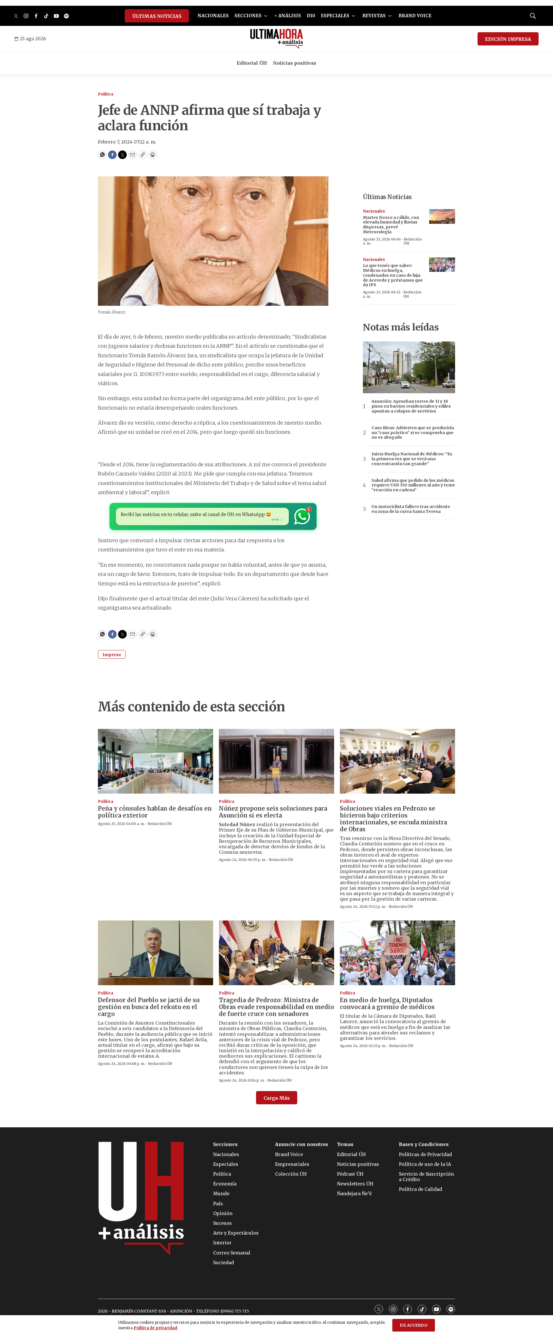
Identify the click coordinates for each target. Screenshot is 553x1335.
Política (105, 94)
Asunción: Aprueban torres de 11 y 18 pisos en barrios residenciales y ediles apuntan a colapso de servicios (411, 406)
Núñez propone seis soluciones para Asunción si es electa (273, 812)
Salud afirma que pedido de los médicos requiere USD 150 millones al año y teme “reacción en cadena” (413, 485)
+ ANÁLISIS (287, 15)
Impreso (112, 654)
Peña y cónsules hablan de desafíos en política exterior (155, 812)
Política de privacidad (155, 1328)
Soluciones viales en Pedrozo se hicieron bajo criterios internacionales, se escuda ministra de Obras (393, 819)
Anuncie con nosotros (301, 1144)
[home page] (276, 39)
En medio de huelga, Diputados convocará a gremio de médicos (387, 1003)
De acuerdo (413, 1325)
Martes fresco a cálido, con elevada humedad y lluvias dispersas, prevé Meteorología (391, 224)
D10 (311, 15)
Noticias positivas (294, 63)
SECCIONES (248, 15)
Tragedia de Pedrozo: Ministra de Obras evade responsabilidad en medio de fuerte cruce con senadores (276, 1006)
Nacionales (374, 211)
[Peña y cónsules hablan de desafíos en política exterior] (155, 761)
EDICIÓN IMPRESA (508, 39)
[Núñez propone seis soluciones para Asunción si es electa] (276, 761)
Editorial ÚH (252, 63)
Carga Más (277, 1098)
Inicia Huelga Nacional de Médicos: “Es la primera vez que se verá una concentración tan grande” (412, 459)
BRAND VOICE (415, 15)
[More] (265, 15)
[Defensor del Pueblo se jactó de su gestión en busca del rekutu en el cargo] (155, 952)
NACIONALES (213, 15)
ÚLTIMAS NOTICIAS (156, 16)
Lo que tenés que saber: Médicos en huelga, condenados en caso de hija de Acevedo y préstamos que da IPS (393, 275)
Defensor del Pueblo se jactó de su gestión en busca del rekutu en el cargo (149, 1006)
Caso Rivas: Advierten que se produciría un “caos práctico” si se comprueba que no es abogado (413, 432)
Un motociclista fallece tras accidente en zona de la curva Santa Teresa (411, 509)
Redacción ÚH (413, 241)
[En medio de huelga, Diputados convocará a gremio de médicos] (397, 952)
